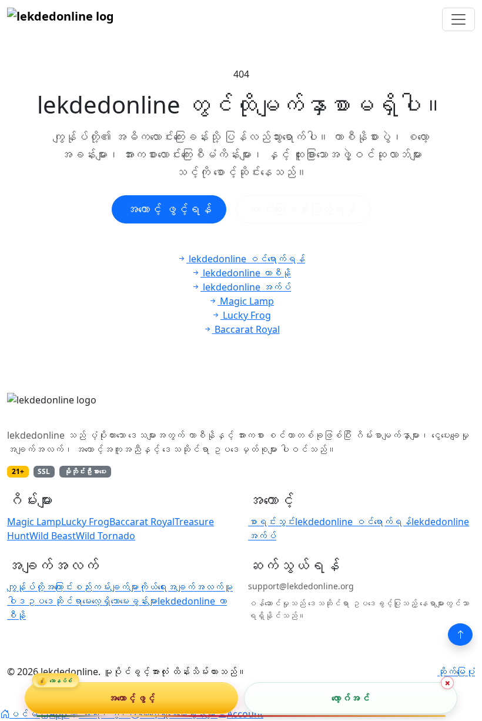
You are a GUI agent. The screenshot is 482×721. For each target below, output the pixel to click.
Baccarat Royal (142, 521)
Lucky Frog (85, 521)
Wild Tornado (105, 535)
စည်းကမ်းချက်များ (106, 586)
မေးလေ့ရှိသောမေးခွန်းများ (120, 601)
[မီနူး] (458, 19)
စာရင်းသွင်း (271, 521)
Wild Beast (52, 535)
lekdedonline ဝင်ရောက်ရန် (353, 521)
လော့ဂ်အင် (351, 698)
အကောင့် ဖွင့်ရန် (169, 209)
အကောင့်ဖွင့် (131, 698)
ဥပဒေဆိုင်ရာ (54, 601)
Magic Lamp (34, 521)
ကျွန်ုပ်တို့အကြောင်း (40, 586)
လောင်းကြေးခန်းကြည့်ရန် (303, 209)
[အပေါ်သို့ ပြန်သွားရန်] (460, 634)
